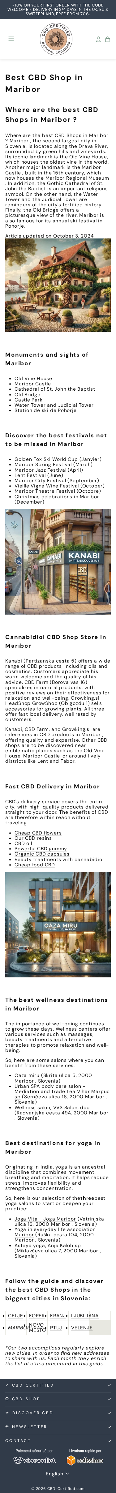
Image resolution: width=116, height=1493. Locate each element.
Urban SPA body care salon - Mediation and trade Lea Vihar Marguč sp (62, 1091)
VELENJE (81, 1327)
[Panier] (107, 39)
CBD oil (23, 843)
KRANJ (58, 1315)
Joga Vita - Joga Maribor (45, 1219)
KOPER (37, 1315)
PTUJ (56, 1327)
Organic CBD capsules (42, 854)
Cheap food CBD (35, 864)
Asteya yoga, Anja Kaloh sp (48, 1245)
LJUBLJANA (85, 1315)
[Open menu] (11, 39)
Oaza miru (27, 1075)
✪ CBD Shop (23, 1398)
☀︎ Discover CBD (29, 1412)
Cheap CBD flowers (38, 833)
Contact (18, 1440)
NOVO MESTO (37, 1327)
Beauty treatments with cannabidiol (59, 859)
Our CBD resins (33, 838)
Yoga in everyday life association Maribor (55, 1232)
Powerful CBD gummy (41, 848)
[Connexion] (98, 39)
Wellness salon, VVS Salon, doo (52, 1107)
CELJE (15, 1315)
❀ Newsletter (26, 1426)
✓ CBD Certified (29, 1385)
